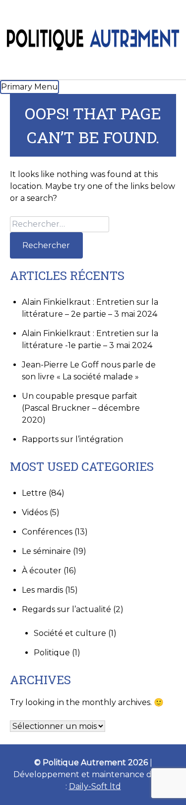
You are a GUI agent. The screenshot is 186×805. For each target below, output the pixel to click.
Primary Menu (29, 86)
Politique (52, 652)
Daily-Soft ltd (95, 786)
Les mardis (42, 590)
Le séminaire (46, 551)
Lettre (34, 493)
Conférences (47, 532)
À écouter (42, 570)
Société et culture (70, 633)
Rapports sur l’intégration (72, 439)
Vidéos (35, 512)
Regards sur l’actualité (66, 609)
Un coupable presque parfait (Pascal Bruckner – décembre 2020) (81, 408)
